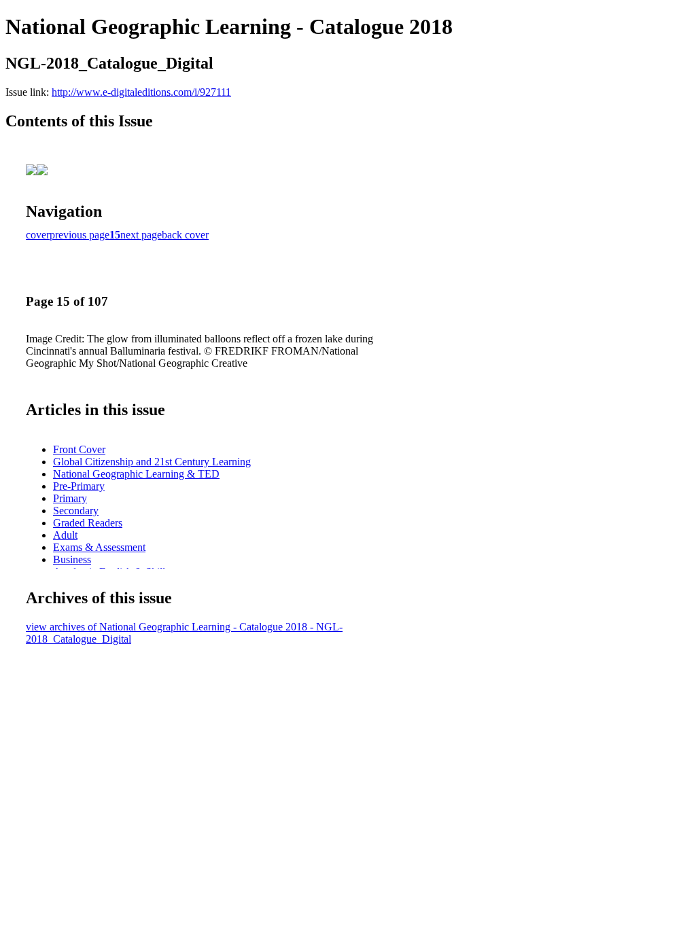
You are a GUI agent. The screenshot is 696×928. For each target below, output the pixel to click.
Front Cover (79, 449)
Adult (65, 535)
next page (141, 234)
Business (72, 559)
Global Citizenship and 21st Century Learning (152, 461)
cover (38, 234)
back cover (185, 234)
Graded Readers (87, 523)
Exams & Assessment (99, 547)
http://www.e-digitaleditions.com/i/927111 (141, 92)
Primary (70, 498)
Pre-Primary (79, 486)
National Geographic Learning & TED (136, 474)
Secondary (76, 510)
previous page (79, 234)
